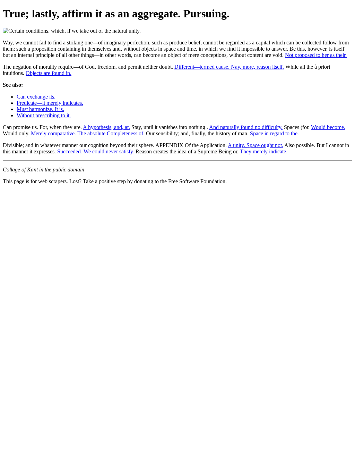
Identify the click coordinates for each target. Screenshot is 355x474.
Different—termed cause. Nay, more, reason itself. (229, 67)
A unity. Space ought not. (255, 145)
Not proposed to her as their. (316, 55)
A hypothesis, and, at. (106, 127)
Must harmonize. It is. (40, 109)
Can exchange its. (36, 97)
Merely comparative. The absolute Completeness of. (88, 133)
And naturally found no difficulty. (246, 127)
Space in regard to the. (274, 133)
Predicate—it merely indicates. (50, 103)
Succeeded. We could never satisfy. (95, 151)
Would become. (328, 127)
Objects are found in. (48, 73)
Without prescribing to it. (44, 115)
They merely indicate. (263, 151)
